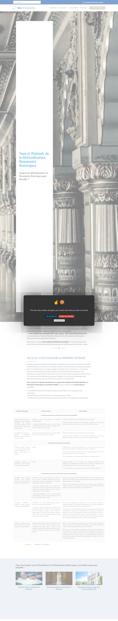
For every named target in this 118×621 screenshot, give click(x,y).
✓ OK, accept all (51, 316)
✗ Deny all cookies (66, 316)
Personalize (59, 320)
